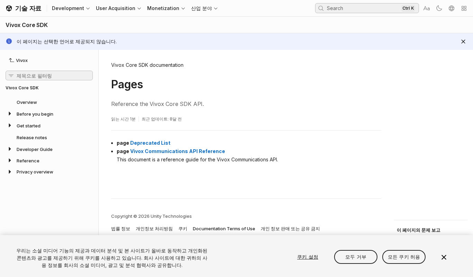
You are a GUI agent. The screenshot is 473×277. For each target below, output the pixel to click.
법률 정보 (120, 228)
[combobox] (363, 8)
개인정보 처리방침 (154, 228)
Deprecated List (150, 143)
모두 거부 (355, 257)
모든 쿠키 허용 (404, 257)
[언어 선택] (451, 8)
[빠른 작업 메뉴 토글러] (464, 8)
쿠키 (182, 228)
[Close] (463, 41)
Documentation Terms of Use (224, 228)
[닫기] (444, 257)
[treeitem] (49, 101)
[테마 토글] (439, 8)
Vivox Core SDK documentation (147, 65)
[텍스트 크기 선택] (426, 8)
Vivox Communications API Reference (177, 151)
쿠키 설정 (307, 257)
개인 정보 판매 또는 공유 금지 (290, 228)
